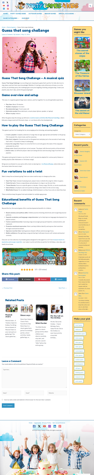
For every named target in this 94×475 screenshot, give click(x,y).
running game (79, 364)
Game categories (10, 18)
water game (78, 381)
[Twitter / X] (7, 2)
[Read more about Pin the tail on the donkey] (56, 309)
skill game (78, 368)
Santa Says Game (85, 170)
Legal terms (37, 423)
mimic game (78, 346)
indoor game (78, 338)
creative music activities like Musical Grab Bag (44, 118)
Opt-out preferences (59, 423)
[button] (90, 5)
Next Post (63, 288)
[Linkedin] (3, 8)
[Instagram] (7, 5)
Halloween (78, 329)
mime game (78, 342)
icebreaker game (80, 333)
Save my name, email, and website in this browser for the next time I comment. (27, 400)
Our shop (25, 18)
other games (79, 355)
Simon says (25, 315)
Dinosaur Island (82, 93)
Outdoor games (35, 14)
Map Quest (85, 232)
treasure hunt (79, 377)
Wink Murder (41, 323)
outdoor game (79, 359)
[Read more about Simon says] (26, 308)
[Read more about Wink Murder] (41, 312)
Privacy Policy (46, 423)
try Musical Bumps (47, 164)
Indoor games (50, 14)
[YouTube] (3, 5)
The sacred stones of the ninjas (82, 53)
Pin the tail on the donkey (56, 317)
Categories (77, 131)
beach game (78, 325)
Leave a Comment (7, 34)
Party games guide (18, 14)
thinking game (79, 372)
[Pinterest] (7, 8)
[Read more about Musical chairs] (11, 308)
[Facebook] (3, 2)
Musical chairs (8, 316)
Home (5, 14)
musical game (79, 351)
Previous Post (7, 288)
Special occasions (66, 14)
